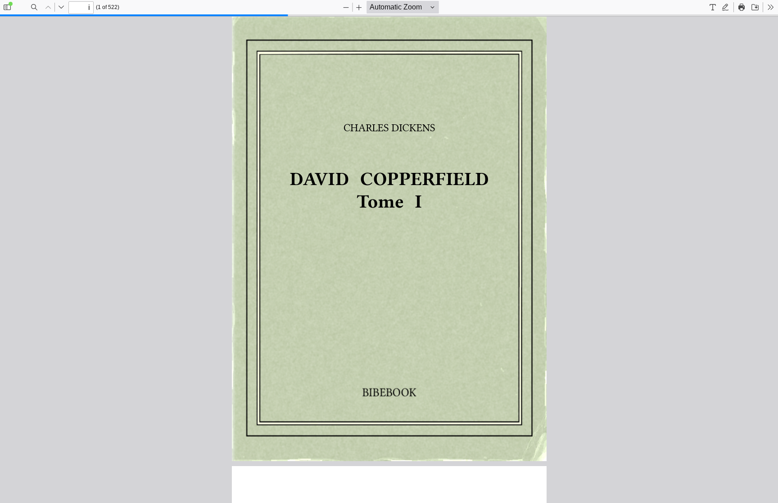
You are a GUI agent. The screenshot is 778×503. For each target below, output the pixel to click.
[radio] (712, 7)
